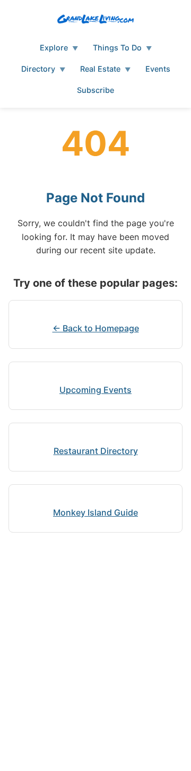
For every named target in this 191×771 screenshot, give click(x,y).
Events (157, 68)
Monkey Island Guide (95, 512)
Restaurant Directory (96, 451)
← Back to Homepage (96, 328)
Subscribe (95, 90)
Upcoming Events (95, 389)
